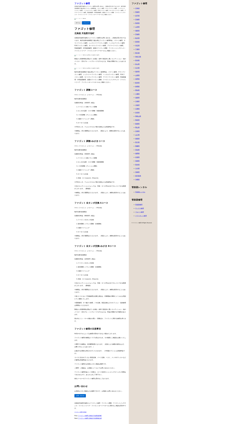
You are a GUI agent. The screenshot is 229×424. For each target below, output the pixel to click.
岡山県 (137, 127)
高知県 (137, 150)
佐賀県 (137, 157)
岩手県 (137, 15)
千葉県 (137, 49)
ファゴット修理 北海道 (80, 412)
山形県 (137, 27)
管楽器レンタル (140, 192)
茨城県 (137, 34)
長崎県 (137, 161)
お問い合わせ (80, 395)
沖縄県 (137, 179)
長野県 (137, 79)
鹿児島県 (138, 176)
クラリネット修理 (141, 216)
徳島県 (137, 138)
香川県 (137, 142)
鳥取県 (137, 120)
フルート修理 (139, 212)
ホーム (78, 23)
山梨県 (137, 75)
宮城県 (137, 19)
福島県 (137, 30)
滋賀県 (137, 97)
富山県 (137, 64)
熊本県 (137, 164)
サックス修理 (139, 208)
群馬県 (137, 42)
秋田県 (137, 23)
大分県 (137, 168)
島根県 (137, 124)
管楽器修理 (138, 204)
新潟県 (137, 60)
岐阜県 (137, 83)
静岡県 (137, 86)
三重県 (137, 94)
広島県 (137, 131)
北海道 (137, 8)
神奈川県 (138, 56)
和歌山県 (138, 116)
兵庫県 (137, 109)
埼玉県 (137, 45)
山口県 (137, 135)
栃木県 (137, 38)
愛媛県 (137, 146)
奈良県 (137, 112)
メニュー (86, 23)
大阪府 (137, 105)
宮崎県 (137, 172)
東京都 (137, 53)
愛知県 (137, 90)
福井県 (137, 71)
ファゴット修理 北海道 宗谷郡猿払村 (90, 418)
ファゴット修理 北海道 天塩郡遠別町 (90, 415)
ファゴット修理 (82, 3)
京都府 (137, 101)
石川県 (137, 68)
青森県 (137, 12)
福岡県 (137, 153)
